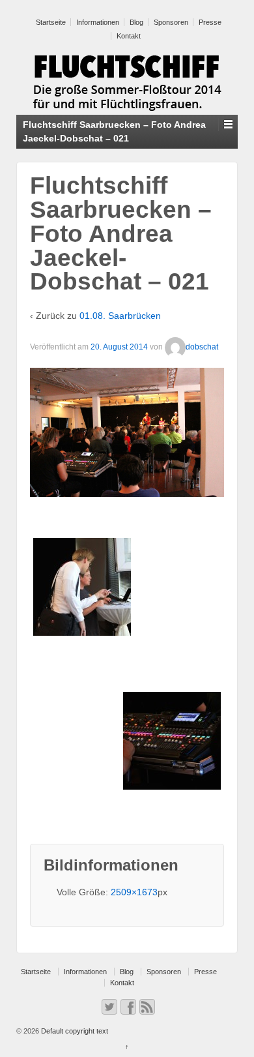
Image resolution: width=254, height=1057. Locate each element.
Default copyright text (73, 1031)
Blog (136, 22)
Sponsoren (171, 22)
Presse (210, 22)
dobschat (202, 346)
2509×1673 (134, 892)
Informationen (97, 22)
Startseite (51, 22)
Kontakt (129, 36)
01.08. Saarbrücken (120, 315)
